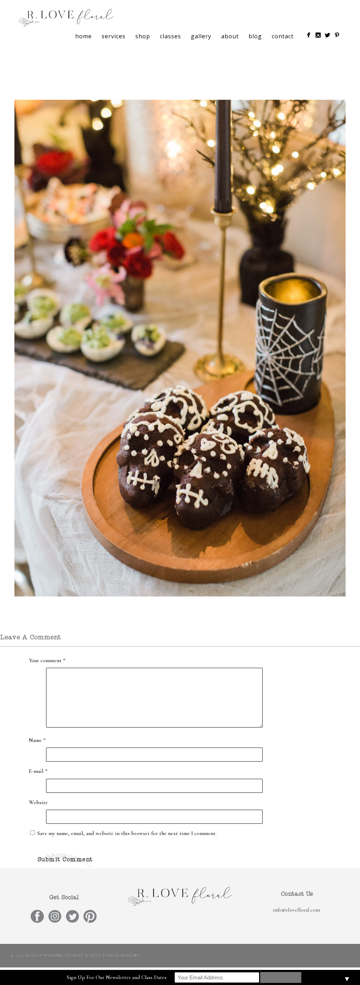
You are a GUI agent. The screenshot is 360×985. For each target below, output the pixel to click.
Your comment (47, 660)
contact (283, 36)
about (230, 36)
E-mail (38, 771)
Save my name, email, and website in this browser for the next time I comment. (127, 833)
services (114, 36)
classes (170, 36)
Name (37, 740)
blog (255, 36)
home (83, 36)
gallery (201, 36)
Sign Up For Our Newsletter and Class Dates (117, 977)
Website (38, 802)
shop (142, 36)
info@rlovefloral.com (296, 909)
